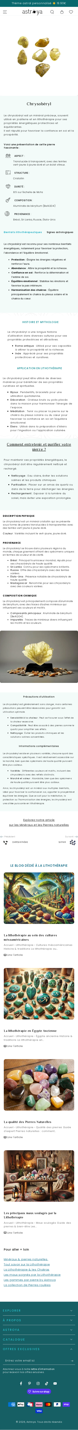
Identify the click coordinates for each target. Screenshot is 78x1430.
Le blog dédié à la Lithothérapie (39, 865)
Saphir (62, 842)
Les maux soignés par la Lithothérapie (32, 1275)
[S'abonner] (73, 1361)
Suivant (69, 836)
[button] (52, 12)
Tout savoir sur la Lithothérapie (27, 1264)
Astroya (31, 1422)
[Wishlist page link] (71, 12)
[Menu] (5, 12)
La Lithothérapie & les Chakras (26, 1270)
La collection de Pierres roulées (27, 1285)
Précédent (9, 836)
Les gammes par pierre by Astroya (30, 1280)
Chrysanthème (20, 842)
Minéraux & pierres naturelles (26, 1259)
